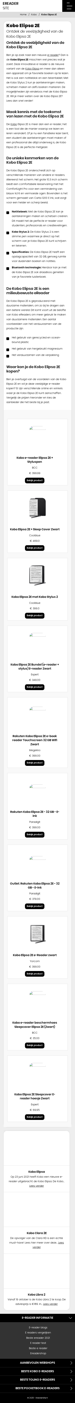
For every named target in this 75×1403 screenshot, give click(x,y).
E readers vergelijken (38, 1332)
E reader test (38, 1343)
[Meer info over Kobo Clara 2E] (37, 1209)
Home (23, 14)
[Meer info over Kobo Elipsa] (37, 1148)
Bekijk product (35, 480)
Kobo (34, 14)
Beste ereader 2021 (38, 1338)
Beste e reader (38, 1348)
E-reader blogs (38, 1327)
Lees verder (36, 1186)
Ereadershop (38, 1353)
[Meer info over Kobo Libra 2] (37, 1271)
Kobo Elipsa (32, 69)
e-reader (53, 55)
